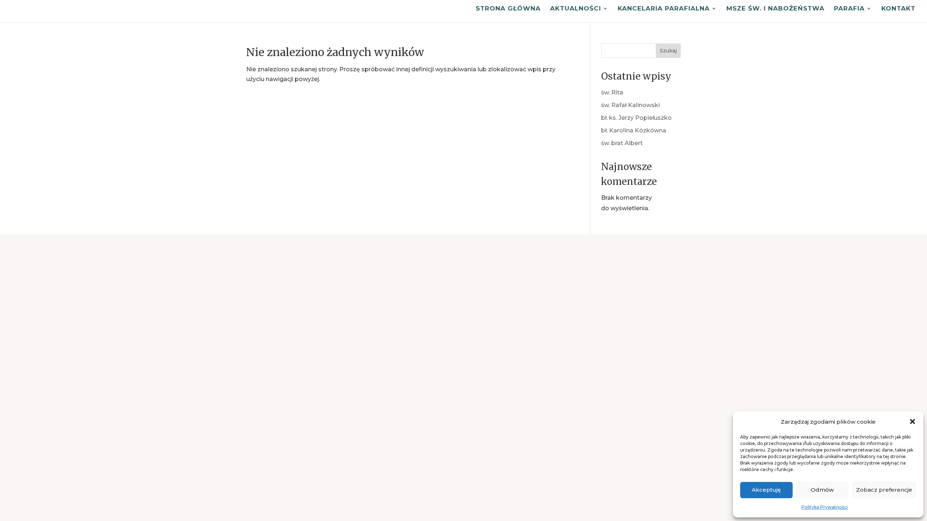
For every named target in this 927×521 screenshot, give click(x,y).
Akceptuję (766, 489)
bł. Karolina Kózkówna (633, 130)
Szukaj (668, 50)
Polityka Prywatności (824, 507)
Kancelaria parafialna (664, 9)
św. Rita (612, 92)
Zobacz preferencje (884, 489)
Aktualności (575, 9)
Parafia (849, 9)
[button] (912, 421)
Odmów (822, 489)
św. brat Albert (622, 143)
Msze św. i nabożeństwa (775, 9)
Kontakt (898, 9)
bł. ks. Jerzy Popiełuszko (636, 117)
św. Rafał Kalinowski (630, 105)
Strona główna (508, 9)
